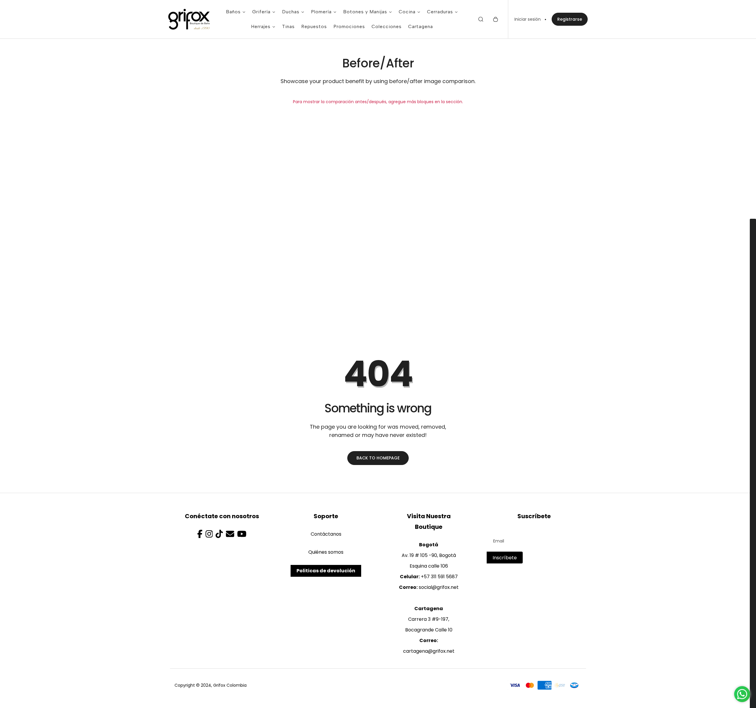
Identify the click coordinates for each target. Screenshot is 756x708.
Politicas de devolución (325, 570)
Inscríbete (505, 557)
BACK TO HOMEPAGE (378, 458)
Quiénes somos (325, 552)
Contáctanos (326, 534)
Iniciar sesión (527, 19)
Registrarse (569, 19)
